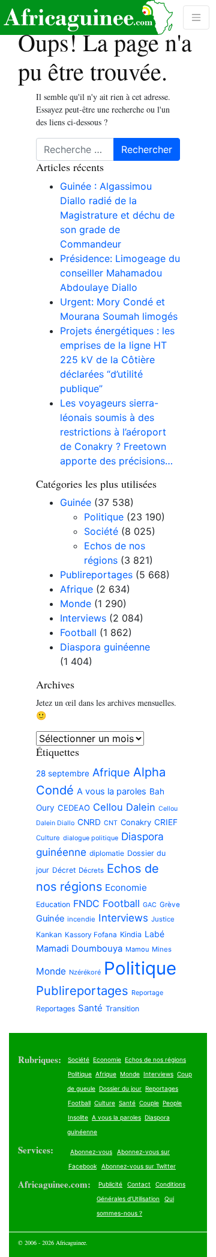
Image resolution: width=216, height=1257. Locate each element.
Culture (48, 838)
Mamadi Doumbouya (79, 948)
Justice (163, 919)
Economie (126, 887)
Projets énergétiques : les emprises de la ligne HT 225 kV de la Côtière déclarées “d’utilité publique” (117, 360)
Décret (64, 870)
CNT (111, 823)
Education (53, 904)
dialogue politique (90, 838)
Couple (149, 1102)
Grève (170, 904)
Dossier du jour (120, 1088)
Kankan (49, 934)
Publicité (110, 1184)
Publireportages (96, 575)
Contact (139, 1184)
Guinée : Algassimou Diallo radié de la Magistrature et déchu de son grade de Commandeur (117, 215)
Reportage (147, 992)
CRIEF (166, 822)
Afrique (76, 589)
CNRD (89, 822)
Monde (75, 603)
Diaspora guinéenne (105, 647)
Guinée (75, 502)
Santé (90, 1008)
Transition (122, 1008)
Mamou (137, 949)
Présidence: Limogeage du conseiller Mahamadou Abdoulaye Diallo (120, 272)
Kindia (131, 934)
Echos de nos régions (155, 1059)
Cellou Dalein (124, 807)
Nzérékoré (85, 972)
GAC (150, 905)
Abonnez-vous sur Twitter (138, 1166)
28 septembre (62, 773)
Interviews (83, 618)
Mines (162, 949)
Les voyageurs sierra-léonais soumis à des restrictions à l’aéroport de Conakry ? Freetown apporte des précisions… (116, 432)
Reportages (55, 1008)
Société (101, 531)
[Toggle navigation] (196, 17)
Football (78, 632)
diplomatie (106, 853)
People (172, 1102)
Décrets (91, 870)
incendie (81, 919)
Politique (104, 517)
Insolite (78, 1117)
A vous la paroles (111, 791)
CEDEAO (74, 808)
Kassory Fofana (91, 935)
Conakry (136, 822)
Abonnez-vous (91, 1151)
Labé (154, 934)
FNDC (86, 903)
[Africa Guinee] (86, 17)
